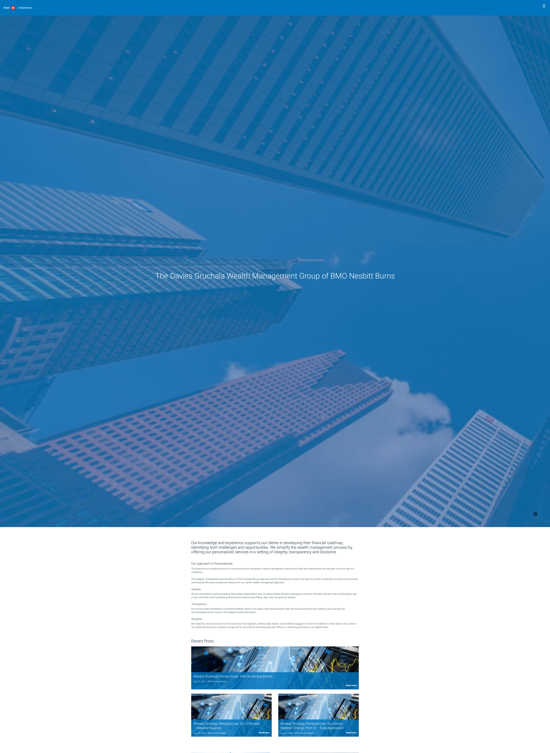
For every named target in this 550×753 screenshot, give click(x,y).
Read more (351, 685)
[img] (275, 667)
